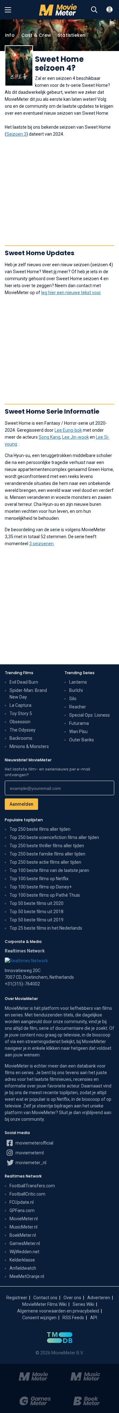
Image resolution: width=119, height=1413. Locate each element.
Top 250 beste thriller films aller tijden (47, 845)
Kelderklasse (22, 1259)
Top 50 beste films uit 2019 (36, 919)
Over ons (72, 1297)
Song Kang (49, 437)
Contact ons (45, 1297)
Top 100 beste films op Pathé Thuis (45, 895)
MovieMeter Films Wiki (44, 1304)
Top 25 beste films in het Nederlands (46, 928)
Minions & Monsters (29, 746)
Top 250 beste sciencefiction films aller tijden (54, 837)
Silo (72, 698)
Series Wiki (83, 1304)
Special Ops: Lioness (89, 715)
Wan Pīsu (78, 731)
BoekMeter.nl (23, 1235)
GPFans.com (22, 1210)
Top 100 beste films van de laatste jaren (49, 870)
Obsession (20, 721)
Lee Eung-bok (68, 430)
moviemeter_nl (30, 1162)
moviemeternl (29, 1152)
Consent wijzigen (39, 1317)
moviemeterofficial (34, 1142)
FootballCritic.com (27, 1194)
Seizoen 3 (16, 134)
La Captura (20, 705)
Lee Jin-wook (75, 437)
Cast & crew (36, 35)
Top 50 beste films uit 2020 (36, 903)
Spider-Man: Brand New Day (28, 694)
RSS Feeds (73, 1317)
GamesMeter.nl (25, 1243)
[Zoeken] (94, 10)
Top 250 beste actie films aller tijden (45, 862)
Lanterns (78, 682)
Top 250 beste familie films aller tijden (47, 853)
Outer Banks (81, 739)
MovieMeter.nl (24, 1218)
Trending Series (79, 672)
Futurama (79, 723)
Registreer (16, 1297)
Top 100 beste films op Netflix (39, 878)
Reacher (77, 706)
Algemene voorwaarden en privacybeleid (58, 1310)
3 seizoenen (41, 543)
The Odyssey (23, 729)
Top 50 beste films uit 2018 (36, 911)
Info (10, 35)
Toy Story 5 (21, 713)
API (93, 1317)
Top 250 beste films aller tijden (40, 829)
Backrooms (21, 738)
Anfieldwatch (23, 1268)
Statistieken (71, 35)
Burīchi (76, 690)
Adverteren (98, 1297)
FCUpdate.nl (22, 1202)
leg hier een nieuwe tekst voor (71, 292)
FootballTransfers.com (32, 1185)
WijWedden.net (24, 1251)
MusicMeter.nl (23, 1226)
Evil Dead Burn (24, 682)
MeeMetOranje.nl (27, 1276)
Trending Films (19, 672)
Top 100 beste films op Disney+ (41, 886)
